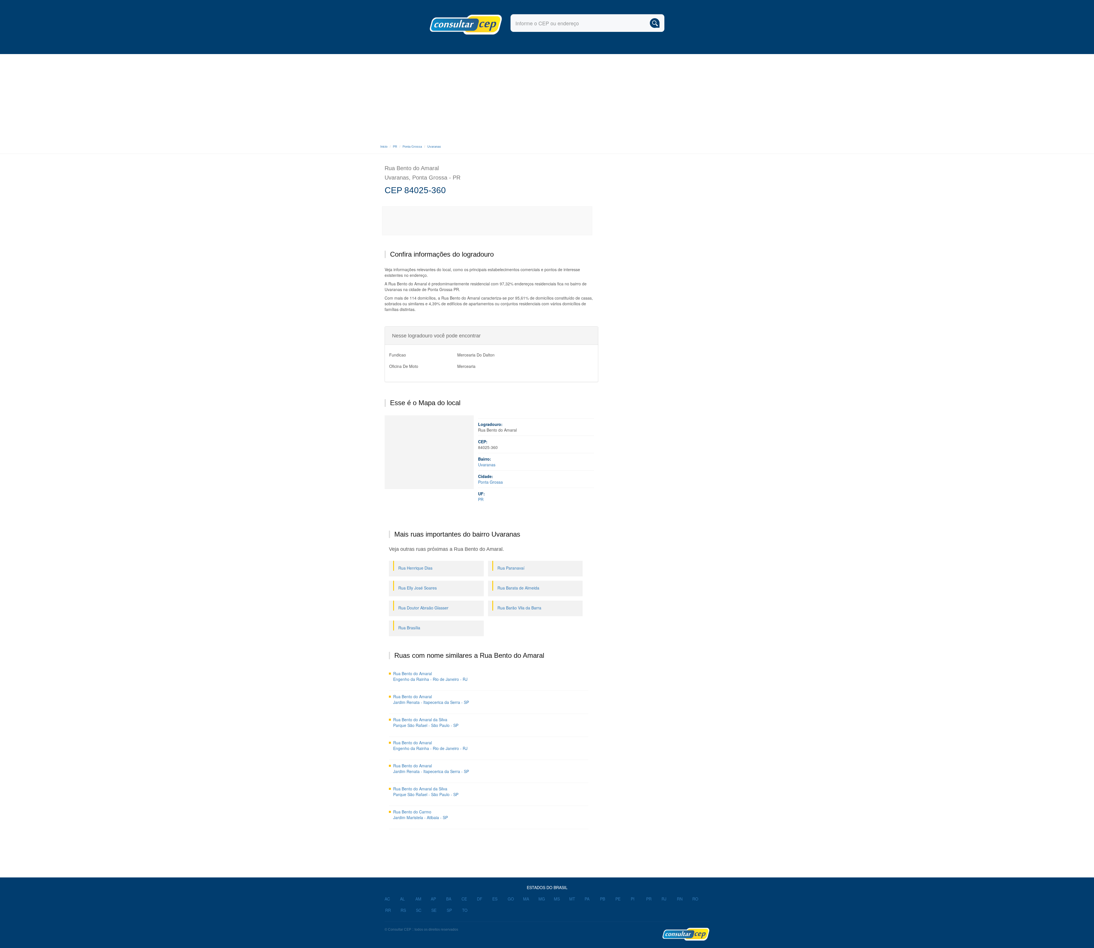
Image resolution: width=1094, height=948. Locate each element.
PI (632, 899)
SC (418, 910)
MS (557, 899)
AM (418, 899)
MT (572, 899)
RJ (664, 899)
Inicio (383, 146)
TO (465, 910)
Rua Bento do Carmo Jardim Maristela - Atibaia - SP (420, 814)
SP (449, 910)
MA (526, 899)
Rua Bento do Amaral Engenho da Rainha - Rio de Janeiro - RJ (430, 676)
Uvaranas (434, 146)
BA (448, 899)
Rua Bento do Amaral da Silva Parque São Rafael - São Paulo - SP (425, 722)
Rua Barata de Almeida (518, 588)
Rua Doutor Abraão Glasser (423, 608)
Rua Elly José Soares (417, 588)
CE (464, 899)
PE (618, 899)
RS (403, 910)
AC (387, 899)
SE (433, 910)
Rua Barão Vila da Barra (519, 608)
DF (479, 899)
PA (587, 899)
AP (433, 899)
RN (680, 899)
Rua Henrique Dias (415, 568)
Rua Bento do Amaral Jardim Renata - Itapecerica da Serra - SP (431, 699)
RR (388, 910)
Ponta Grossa (412, 146)
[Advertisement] (547, 97)
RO (695, 899)
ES (494, 899)
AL (402, 899)
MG (541, 899)
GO (511, 899)
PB (602, 899)
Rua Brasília (409, 627)
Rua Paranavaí (510, 568)
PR (395, 146)
